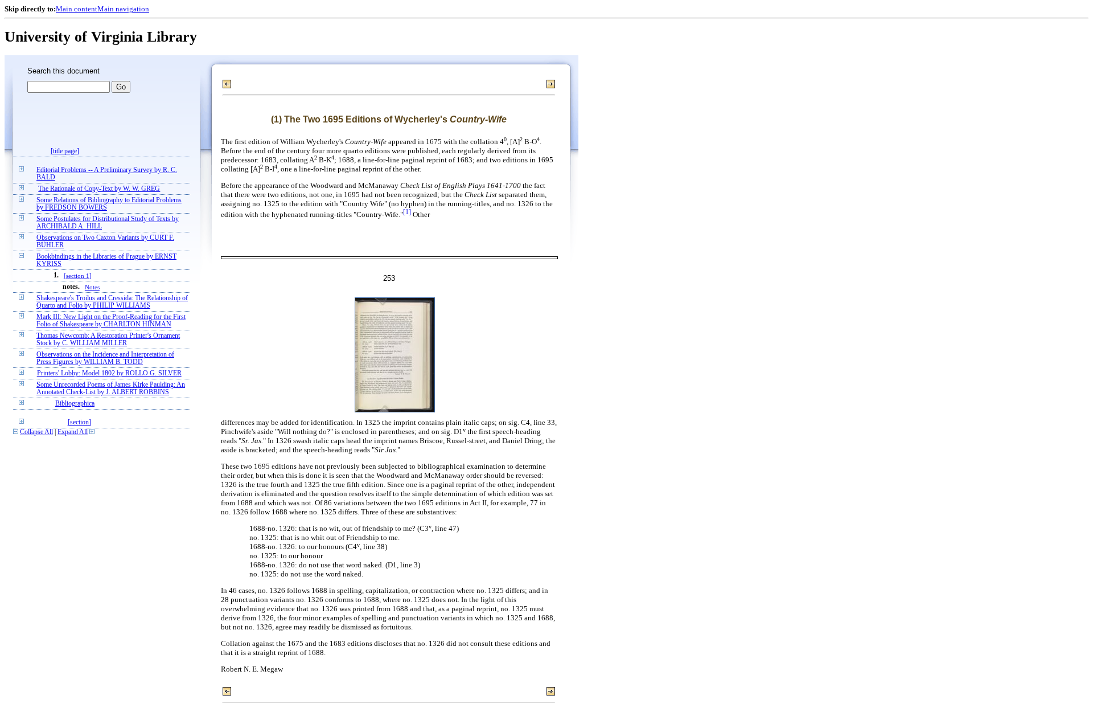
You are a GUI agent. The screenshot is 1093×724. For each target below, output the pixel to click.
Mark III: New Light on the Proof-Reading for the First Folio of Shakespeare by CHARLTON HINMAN (111, 320)
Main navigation (123, 9)
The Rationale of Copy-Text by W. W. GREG (99, 189)
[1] (407, 212)
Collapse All (36, 432)
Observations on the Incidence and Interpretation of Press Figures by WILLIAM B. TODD (105, 358)
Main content (76, 9)
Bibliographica (74, 403)
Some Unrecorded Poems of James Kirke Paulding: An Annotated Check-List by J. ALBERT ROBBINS (110, 388)
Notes (92, 287)
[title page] (65, 151)
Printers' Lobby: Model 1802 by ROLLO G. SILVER (109, 373)
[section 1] (78, 275)
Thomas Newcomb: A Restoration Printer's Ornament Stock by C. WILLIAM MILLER (108, 339)
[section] (79, 422)
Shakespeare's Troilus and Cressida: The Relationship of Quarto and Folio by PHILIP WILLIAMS (112, 301)
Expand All (72, 432)
